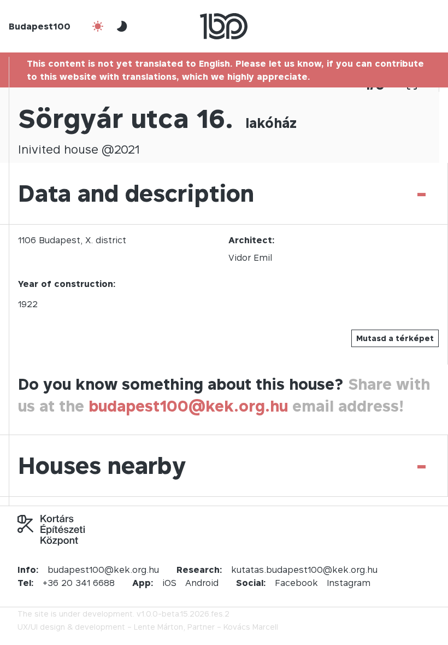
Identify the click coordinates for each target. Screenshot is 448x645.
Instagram (348, 582)
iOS (169, 582)
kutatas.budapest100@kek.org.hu (304, 569)
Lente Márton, (159, 626)
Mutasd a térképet (395, 338)
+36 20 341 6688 (79, 582)
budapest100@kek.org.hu (188, 406)
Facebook (296, 582)
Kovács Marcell (250, 626)
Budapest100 (39, 26)
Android (202, 582)
